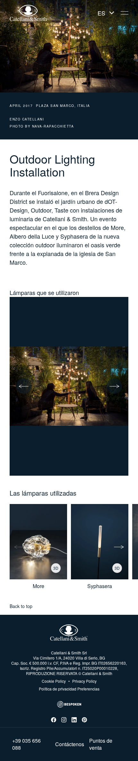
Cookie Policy (54, 681)
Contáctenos (69, 744)
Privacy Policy (82, 681)
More (38, 586)
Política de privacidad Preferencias (69, 688)
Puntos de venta (100, 744)
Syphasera (99, 586)
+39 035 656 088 (26, 744)
